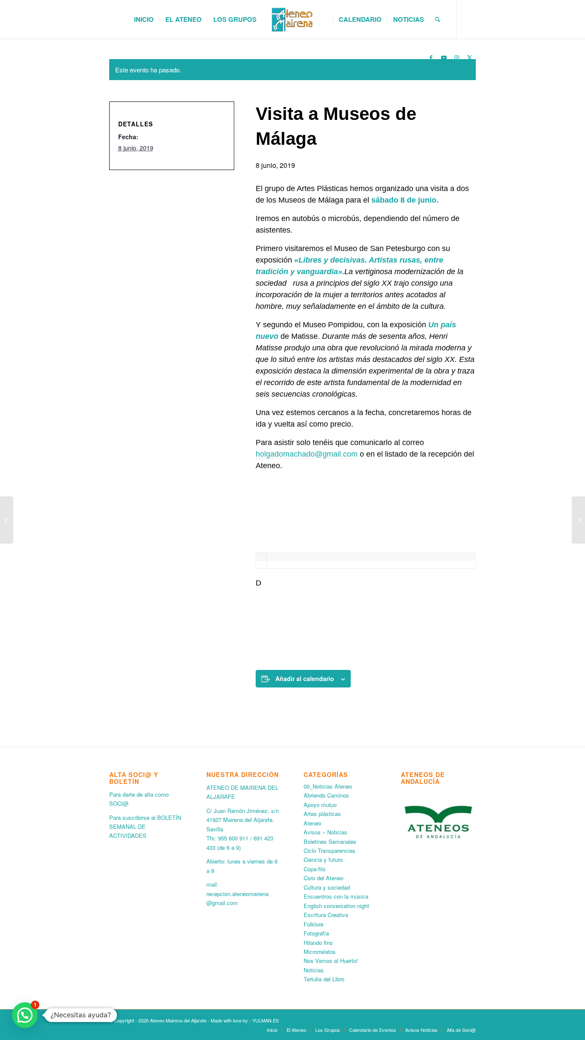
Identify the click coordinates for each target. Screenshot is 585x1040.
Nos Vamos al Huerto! (331, 960)
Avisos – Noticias (325, 832)
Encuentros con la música (336, 896)
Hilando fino (318, 942)
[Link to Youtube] (443, 57)
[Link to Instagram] (456, 57)
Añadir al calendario (304, 678)
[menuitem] (143, 19)
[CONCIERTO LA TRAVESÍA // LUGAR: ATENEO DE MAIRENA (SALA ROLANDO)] (6, 520)
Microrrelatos (320, 951)
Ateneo (312, 823)
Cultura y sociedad (327, 887)
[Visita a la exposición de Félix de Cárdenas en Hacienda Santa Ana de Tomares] (578, 520)
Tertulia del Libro (324, 979)
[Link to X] (469, 57)
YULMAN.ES (265, 1020)
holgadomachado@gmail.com (307, 454)
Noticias (314, 970)
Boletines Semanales (330, 841)
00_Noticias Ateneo (328, 786)
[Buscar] (438, 19)
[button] (25, 1015)
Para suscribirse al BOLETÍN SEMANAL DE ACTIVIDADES (145, 826)
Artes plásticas (322, 814)
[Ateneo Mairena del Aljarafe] (292, 19)
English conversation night (336, 906)
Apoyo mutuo (320, 805)
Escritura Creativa (326, 915)
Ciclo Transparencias (329, 850)
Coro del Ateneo (323, 878)
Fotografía (316, 933)
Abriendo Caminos (326, 795)
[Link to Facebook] (430, 57)
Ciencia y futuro (323, 859)
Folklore (313, 924)
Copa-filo (314, 869)
